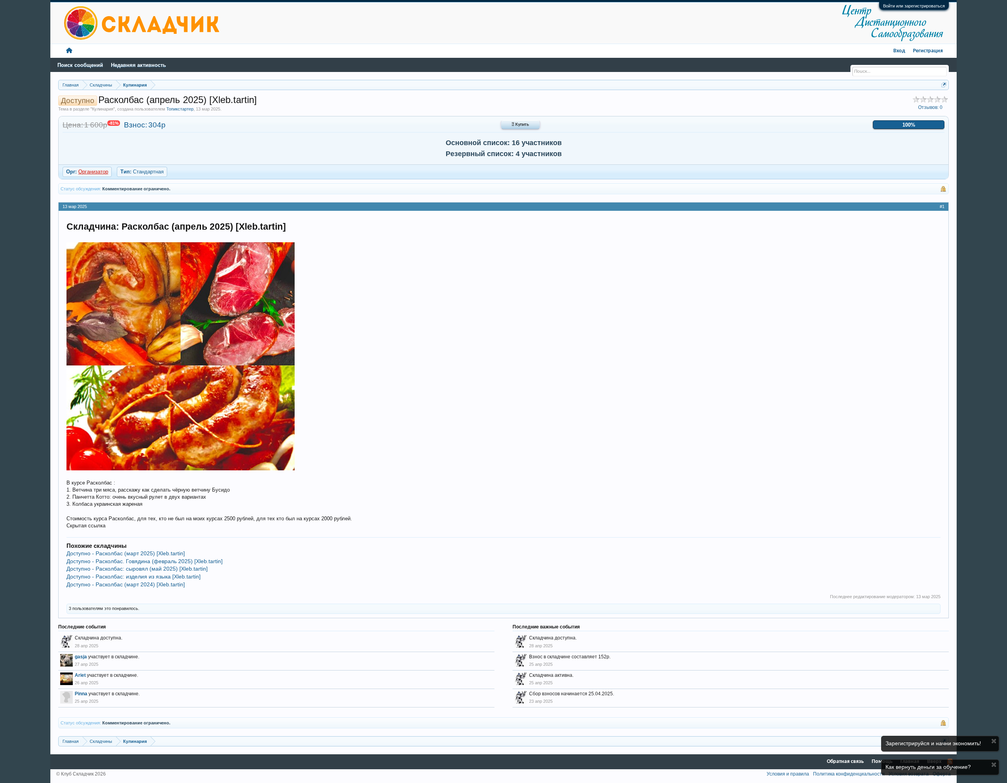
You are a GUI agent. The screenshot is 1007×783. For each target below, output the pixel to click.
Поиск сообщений (80, 65)
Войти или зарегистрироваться (914, 6)
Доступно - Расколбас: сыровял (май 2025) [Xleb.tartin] (137, 569)
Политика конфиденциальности (849, 774)
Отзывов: (930, 107)
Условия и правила (788, 774)
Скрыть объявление (994, 741)
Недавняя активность (138, 65)
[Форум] (69, 51)
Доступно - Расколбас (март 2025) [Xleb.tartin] (125, 553)
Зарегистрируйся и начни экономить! (933, 743)
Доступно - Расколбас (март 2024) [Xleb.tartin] (125, 584)
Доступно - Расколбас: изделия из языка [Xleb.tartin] (133, 576)
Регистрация (928, 51)
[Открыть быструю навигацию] (943, 84)
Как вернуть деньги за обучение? (928, 767)
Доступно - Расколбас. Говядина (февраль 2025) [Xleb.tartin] (144, 561)
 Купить (520, 124)
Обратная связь (845, 762)
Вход (899, 51)
